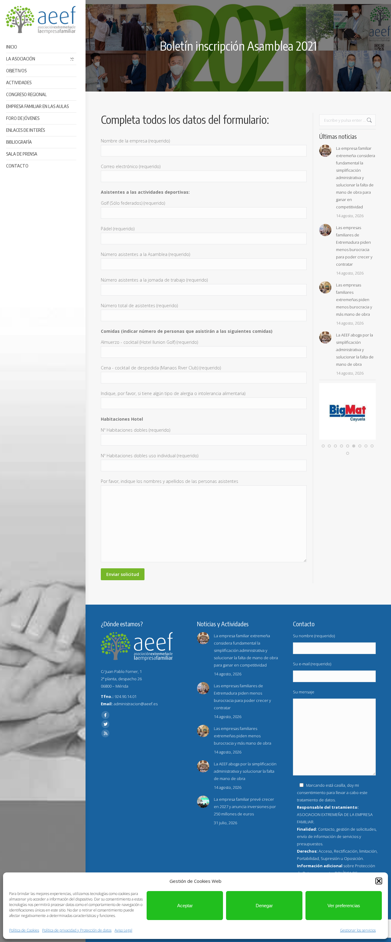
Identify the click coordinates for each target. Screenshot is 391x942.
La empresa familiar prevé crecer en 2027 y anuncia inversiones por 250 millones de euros (245, 806)
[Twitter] (105, 724)
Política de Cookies (24, 930)
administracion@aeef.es (136, 703)
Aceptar (185, 905)
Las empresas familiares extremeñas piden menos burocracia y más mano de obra (354, 299)
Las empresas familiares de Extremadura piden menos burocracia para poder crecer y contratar (354, 246)
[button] (379, 881)
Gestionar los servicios (358, 930)
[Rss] (105, 733)
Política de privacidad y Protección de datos (76, 930)
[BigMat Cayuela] (347, 438)
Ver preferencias (343, 905)
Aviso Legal (123, 930)
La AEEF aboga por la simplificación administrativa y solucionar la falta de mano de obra (355, 349)
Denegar (264, 905)
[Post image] (325, 151)
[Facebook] (105, 715)
